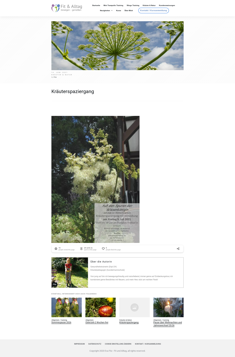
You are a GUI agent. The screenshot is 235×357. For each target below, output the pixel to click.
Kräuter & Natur (125, 320)
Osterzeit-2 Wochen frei (96, 322)
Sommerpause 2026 (61, 322)
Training (63, 320)
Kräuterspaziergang (72, 91)
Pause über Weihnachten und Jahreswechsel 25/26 (167, 324)
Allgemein (55, 320)
